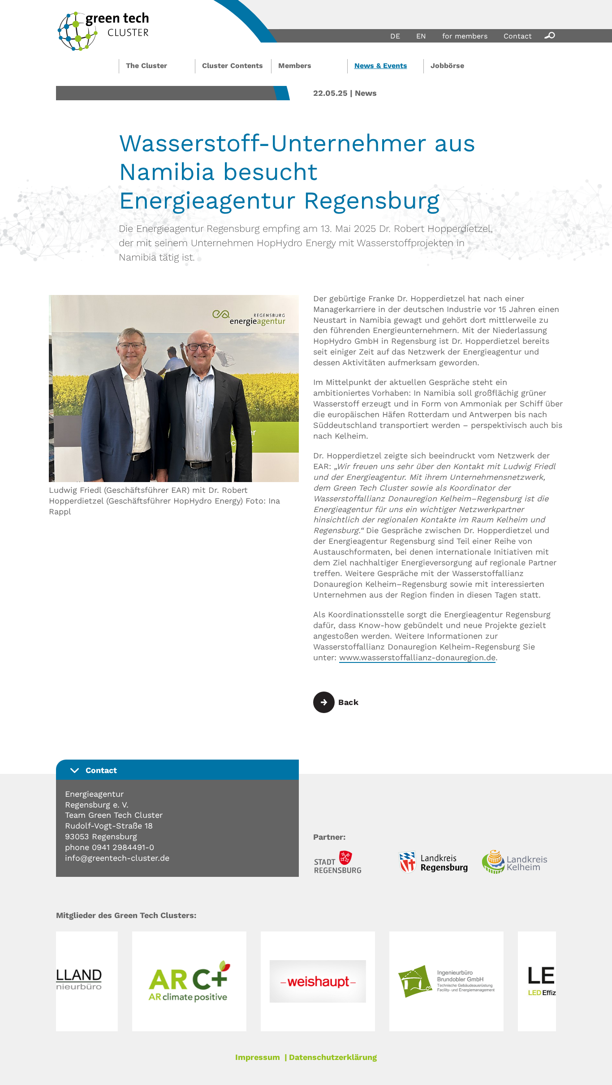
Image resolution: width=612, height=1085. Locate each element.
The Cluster (146, 65)
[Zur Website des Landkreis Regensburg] (434, 863)
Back (348, 702)
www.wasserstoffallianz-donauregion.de (417, 657)
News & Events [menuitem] (380, 65)
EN (421, 36)
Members (294, 65)
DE (395, 36)
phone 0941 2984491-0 (109, 847)
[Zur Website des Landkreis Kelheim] (519, 863)
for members (464, 36)
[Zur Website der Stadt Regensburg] (350, 863)
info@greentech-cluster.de (117, 858)
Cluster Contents (232, 65)
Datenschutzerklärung (333, 1057)
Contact (518, 36)
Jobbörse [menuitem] (447, 65)
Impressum (257, 1057)
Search (548, 34)
